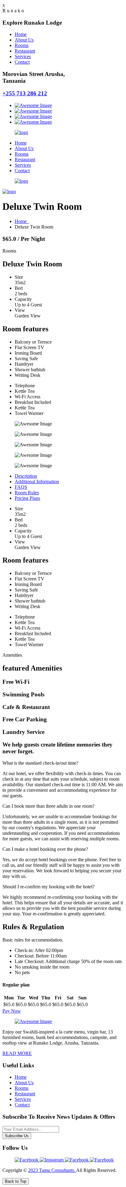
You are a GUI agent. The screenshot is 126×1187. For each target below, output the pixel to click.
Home (21, 34)
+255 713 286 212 (24, 93)
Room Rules (27, 492)
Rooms (21, 45)
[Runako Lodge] (21, 132)
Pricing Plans (27, 498)
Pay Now (11, 1011)
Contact (22, 62)
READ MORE (17, 1053)
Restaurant (25, 51)
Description (26, 476)
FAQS (21, 487)
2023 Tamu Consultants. (52, 1170)
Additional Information (37, 481)
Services (23, 56)
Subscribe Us (17, 1135)
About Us (24, 39)
